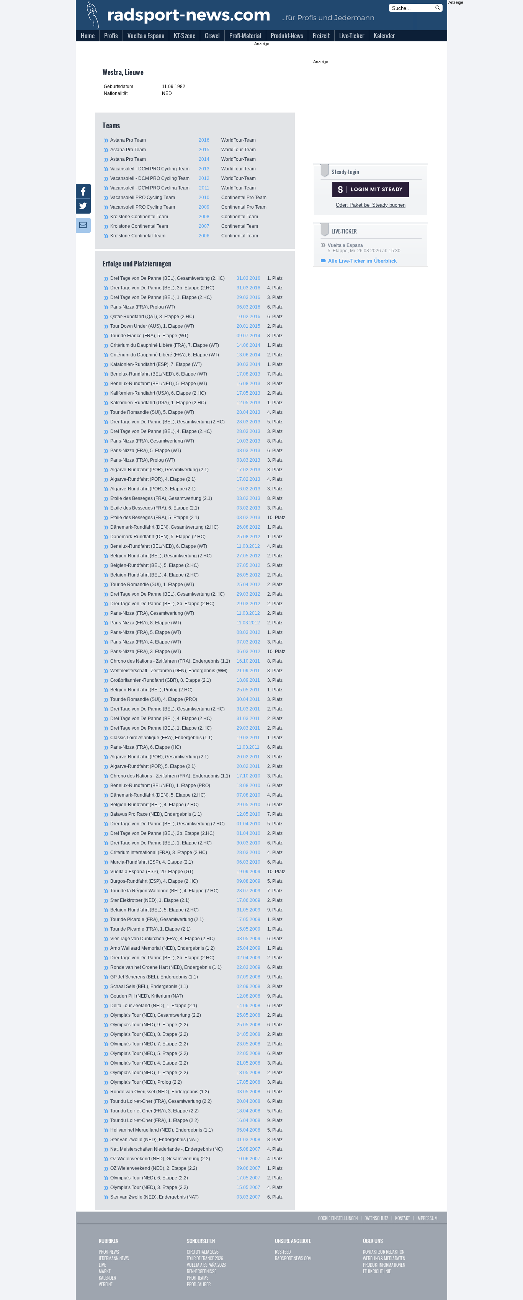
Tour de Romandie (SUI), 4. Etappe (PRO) (196, 699)
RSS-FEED (283, 1251)
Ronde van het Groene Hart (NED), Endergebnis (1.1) (196, 967)
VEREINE (106, 1284)
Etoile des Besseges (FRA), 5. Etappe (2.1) (197, 517)
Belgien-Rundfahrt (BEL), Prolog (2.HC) (196, 689)
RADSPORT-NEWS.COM (293, 1258)
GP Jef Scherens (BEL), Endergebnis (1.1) (196, 977)
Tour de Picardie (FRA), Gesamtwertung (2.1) (196, 919)
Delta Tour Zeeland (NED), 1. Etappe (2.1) (196, 1005)
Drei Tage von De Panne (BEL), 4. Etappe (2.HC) (196, 431)
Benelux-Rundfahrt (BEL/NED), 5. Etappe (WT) (196, 383)
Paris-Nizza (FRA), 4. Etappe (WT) (196, 642)
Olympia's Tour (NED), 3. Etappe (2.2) (196, 1187)
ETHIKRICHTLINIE (377, 1271)
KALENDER (107, 1277)
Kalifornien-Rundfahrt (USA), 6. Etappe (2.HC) (196, 393)
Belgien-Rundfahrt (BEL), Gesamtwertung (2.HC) (196, 556)
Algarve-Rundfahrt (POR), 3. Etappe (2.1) (196, 489)
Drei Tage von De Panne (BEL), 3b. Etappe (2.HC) (196, 288)
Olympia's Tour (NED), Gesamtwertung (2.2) (196, 1015)
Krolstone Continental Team (184, 216)
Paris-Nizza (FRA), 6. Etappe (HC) (196, 747)
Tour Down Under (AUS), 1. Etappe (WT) (196, 326)
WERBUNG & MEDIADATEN (384, 1258)
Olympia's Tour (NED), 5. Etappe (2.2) (196, 1053)
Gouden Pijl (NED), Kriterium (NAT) (196, 996)
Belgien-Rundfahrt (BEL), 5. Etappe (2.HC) (196, 565)
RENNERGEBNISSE (201, 1271)
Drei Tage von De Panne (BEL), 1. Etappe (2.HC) (196, 297)
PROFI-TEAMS (198, 1277)
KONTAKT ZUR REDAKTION (383, 1251)
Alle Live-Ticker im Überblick (362, 261)
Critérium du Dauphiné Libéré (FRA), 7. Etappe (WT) (196, 345)
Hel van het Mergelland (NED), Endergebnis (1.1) (196, 1130)
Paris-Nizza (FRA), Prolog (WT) (196, 307)
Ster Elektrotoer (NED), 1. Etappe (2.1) (196, 900)
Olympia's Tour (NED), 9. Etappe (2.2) (196, 1024)
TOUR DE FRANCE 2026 (205, 1258)
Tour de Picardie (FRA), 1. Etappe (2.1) (196, 929)
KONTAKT (402, 1218)
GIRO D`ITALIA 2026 (203, 1251)
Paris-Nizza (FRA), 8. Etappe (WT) (196, 623)
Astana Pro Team (183, 140)
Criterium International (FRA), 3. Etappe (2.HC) (196, 852)
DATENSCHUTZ (376, 1218)
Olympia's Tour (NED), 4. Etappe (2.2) (196, 1063)
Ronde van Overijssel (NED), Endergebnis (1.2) (196, 1091)
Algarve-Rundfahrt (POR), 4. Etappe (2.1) (196, 479)
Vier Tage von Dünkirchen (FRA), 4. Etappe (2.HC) (196, 938)
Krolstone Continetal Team (184, 235)
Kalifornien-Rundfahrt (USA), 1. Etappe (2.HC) (196, 402)
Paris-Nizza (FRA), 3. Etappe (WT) (197, 651)
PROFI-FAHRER (199, 1284)
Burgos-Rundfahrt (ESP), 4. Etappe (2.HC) (196, 881)
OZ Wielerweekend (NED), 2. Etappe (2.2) (196, 1168)
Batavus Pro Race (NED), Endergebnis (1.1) (196, 814)
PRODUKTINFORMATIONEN (384, 1264)
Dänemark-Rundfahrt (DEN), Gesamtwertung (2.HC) (196, 527)
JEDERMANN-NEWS (114, 1258)
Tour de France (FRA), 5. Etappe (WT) (196, 335)
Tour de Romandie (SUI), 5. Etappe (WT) (196, 412)
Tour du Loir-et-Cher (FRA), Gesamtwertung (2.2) (196, 1101)
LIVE (102, 1264)
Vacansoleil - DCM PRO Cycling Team (183, 168)
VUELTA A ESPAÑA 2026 (206, 1264)
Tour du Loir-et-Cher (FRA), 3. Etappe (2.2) (196, 1111)
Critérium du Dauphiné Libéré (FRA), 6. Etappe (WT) (196, 355)
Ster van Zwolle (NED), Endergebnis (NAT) (196, 1139)
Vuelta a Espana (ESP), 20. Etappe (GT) (197, 871)
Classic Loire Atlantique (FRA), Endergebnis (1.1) (196, 737)
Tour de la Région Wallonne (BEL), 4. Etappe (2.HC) (196, 890)
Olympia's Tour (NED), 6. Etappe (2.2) (196, 1178)
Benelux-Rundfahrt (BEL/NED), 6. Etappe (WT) (196, 374)
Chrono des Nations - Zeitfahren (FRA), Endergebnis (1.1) (196, 661)
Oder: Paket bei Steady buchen (370, 205)
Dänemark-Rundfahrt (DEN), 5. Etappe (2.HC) (196, 536)
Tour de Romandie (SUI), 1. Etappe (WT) (196, 584)
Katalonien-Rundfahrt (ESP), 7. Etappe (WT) (196, 364)
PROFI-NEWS (109, 1251)
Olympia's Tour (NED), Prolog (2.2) (196, 1082)
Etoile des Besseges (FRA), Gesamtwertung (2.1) (196, 498)
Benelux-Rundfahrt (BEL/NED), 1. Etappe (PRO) (196, 785)
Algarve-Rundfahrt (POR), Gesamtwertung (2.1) (196, 469)
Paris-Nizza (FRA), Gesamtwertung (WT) (196, 441)
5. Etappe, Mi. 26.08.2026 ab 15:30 (364, 248)
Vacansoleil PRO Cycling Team (188, 197)
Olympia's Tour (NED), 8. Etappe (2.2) (196, 1034)
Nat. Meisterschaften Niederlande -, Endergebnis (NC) (196, 1149)
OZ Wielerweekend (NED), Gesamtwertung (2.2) (196, 1158)
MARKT (104, 1271)
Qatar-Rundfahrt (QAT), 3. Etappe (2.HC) (196, 316)
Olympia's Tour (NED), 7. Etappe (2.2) (196, 1044)
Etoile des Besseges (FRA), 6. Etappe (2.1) (196, 508)
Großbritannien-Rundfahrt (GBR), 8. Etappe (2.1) (196, 680)
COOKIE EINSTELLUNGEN (338, 1218)
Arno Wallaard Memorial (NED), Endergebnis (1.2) (196, 948)
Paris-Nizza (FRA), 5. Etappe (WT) (196, 450)
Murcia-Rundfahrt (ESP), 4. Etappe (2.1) (196, 862)
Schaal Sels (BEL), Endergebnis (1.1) (196, 986)
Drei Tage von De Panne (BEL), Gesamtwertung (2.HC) (196, 278)
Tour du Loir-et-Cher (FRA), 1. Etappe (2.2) (196, 1120)
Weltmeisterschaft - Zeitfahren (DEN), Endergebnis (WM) (196, 670)
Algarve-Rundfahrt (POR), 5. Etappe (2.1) (196, 766)
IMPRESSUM (427, 1218)
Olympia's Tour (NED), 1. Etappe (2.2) (196, 1072)
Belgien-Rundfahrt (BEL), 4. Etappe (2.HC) (196, 575)
